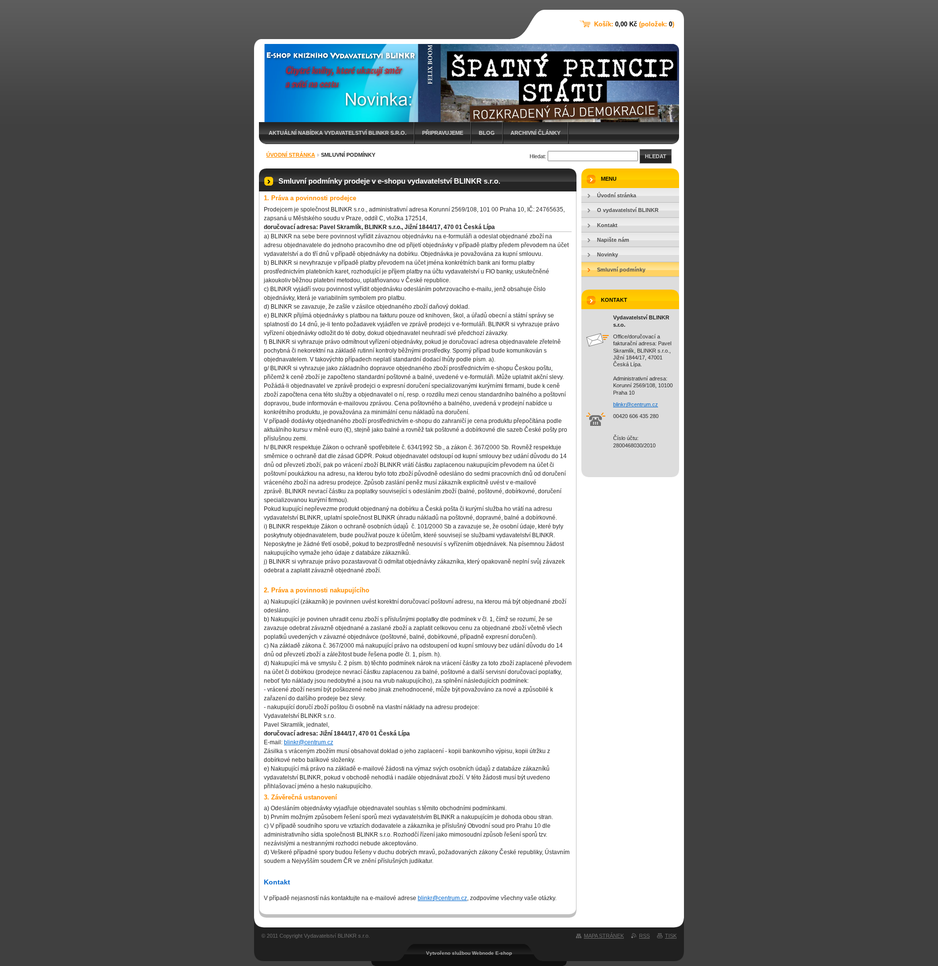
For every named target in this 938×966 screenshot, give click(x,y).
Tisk (671, 936)
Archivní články (535, 133)
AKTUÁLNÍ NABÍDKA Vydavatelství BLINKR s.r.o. (337, 133)
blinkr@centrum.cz (308, 742)
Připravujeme (442, 133)
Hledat (655, 156)
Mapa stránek (604, 936)
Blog (487, 133)
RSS (644, 936)
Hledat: (538, 156)
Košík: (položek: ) (634, 24)
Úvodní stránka (290, 155)
